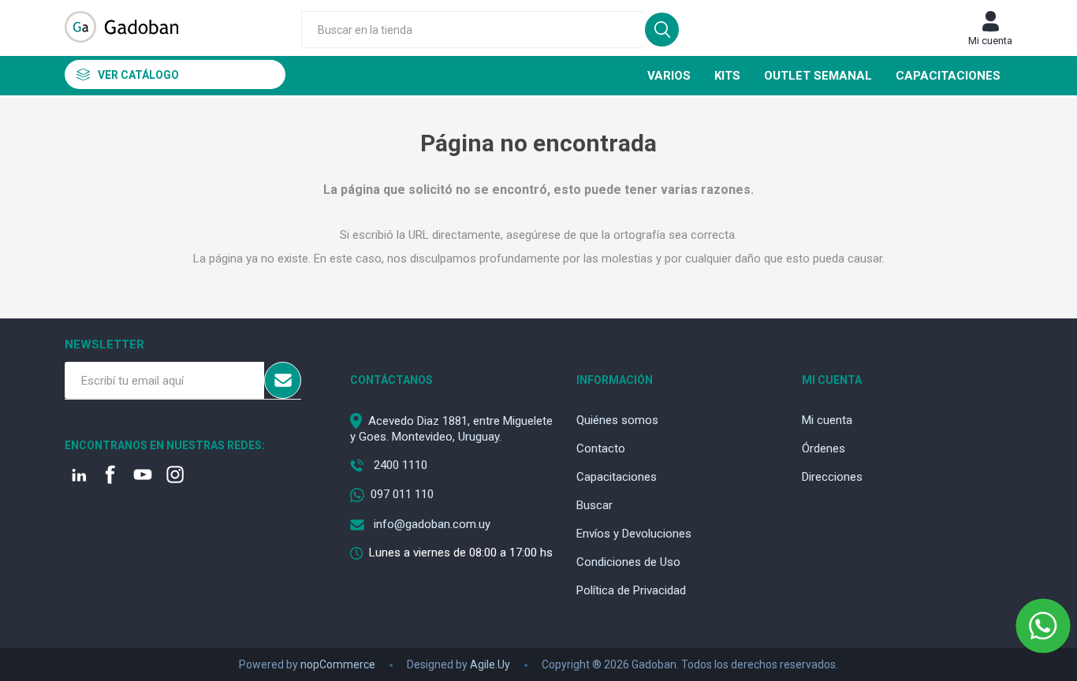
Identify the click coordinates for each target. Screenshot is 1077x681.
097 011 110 (402, 494)
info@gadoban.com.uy (430, 524)
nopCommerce (337, 664)
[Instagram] (176, 476)
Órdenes (823, 448)
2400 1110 (399, 465)
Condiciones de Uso (628, 562)
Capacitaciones (616, 477)
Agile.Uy (490, 664)
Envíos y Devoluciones (633, 534)
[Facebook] (112, 476)
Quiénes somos (617, 420)
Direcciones (832, 477)
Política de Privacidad (631, 590)
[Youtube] (144, 476)
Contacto (600, 448)
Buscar (594, 505)
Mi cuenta (990, 41)
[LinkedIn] (79, 476)
